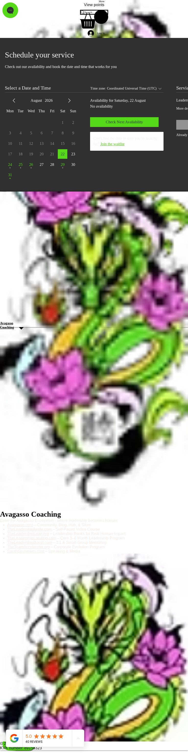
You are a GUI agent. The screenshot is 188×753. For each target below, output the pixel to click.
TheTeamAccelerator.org (28, 547)
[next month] (69, 100)
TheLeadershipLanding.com (31, 538)
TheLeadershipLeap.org (28, 534)
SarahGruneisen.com (25, 551)
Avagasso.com (20, 525)
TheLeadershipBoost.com (29, 542)
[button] (94, 19)
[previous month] (14, 100)
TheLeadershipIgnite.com (29, 529)
